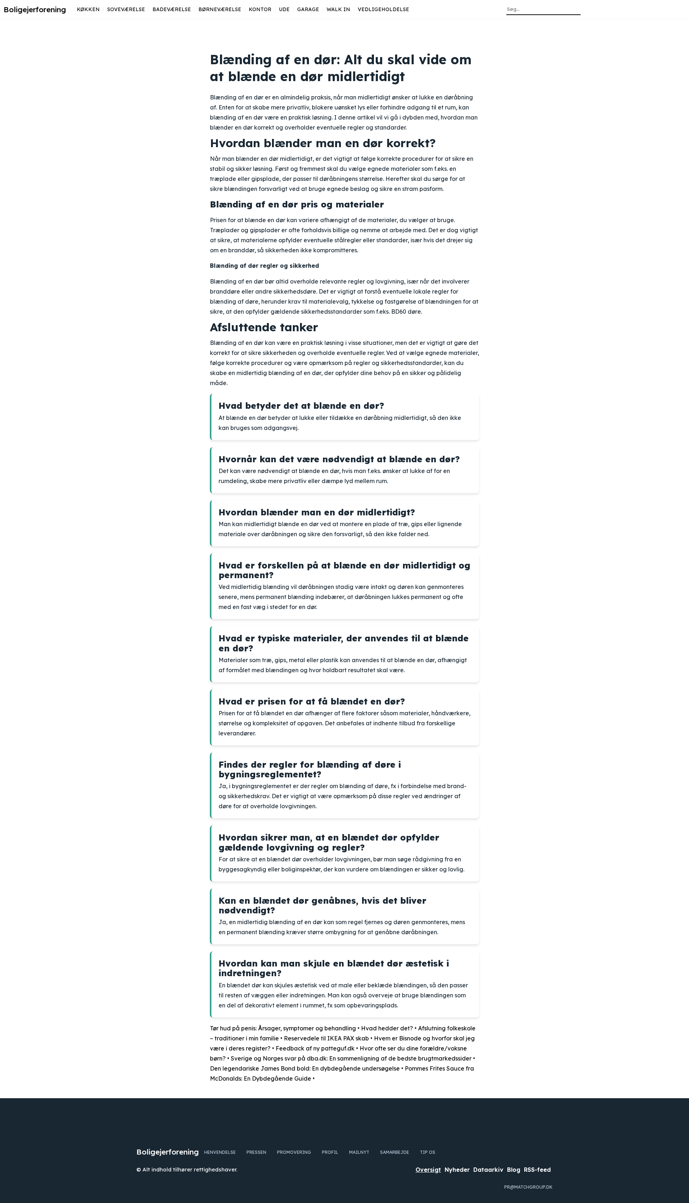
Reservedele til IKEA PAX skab (326, 1038)
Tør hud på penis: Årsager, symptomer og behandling (283, 1028)
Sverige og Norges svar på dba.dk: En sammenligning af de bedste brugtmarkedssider (351, 1058)
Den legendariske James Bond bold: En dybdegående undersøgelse (305, 1068)
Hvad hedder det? (387, 1028)
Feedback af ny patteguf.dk (315, 1048)
